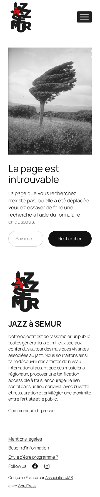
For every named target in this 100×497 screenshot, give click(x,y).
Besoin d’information (28, 448)
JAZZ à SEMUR (34, 323)
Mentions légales (25, 439)
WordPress (27, 485)
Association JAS (59, 477)
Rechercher (70, 238)
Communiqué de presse (31, 410)
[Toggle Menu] (84, 17)
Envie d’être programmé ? (33, 457)
